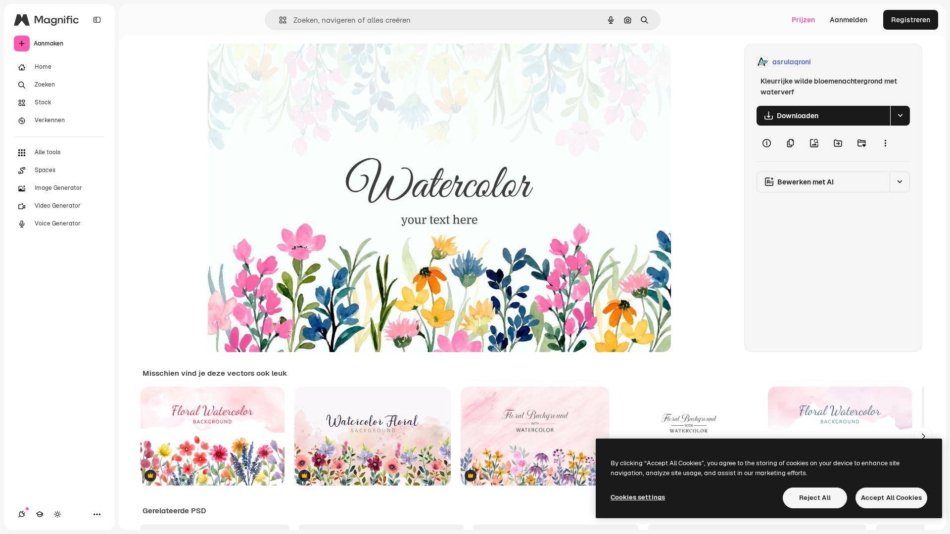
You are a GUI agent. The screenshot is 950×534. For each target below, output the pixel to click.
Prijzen (803, 19)
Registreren (910, 19)
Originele (272, 62)
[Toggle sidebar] (97, 20)
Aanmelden (848, 19)
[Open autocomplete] (278, 20)
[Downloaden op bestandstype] (900, 116)
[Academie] (40, 514)
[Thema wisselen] (57, 514)
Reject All (815, 497)
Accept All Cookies (891, 497)
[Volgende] (923, 436)
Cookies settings (638, 497)
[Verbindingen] (22, 514)
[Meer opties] (885, 143)
